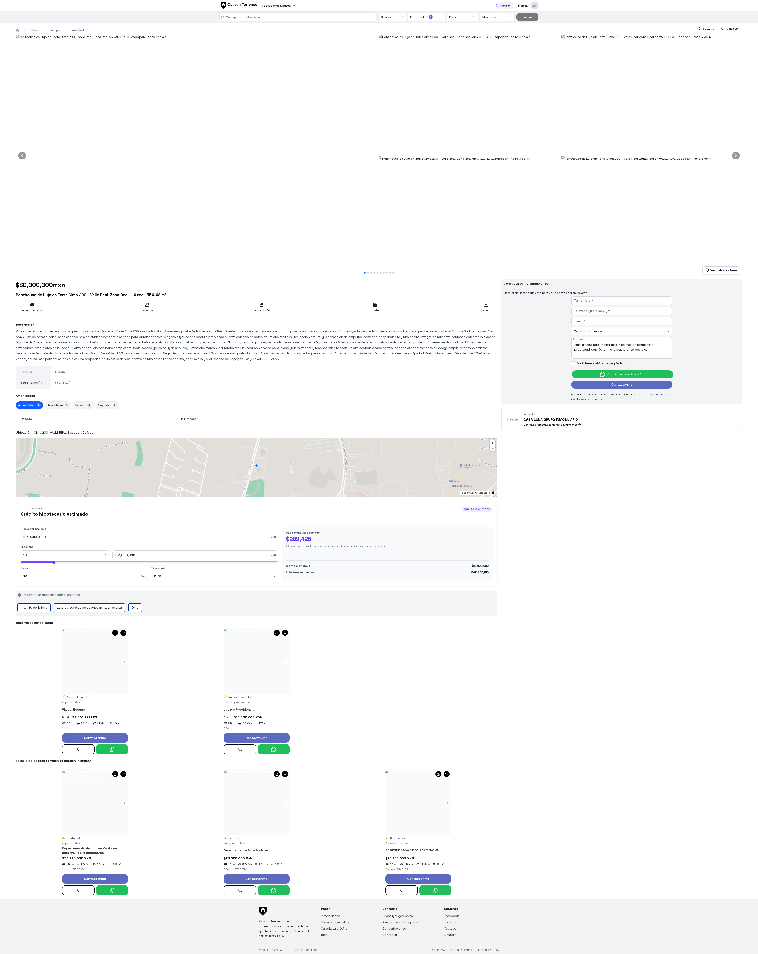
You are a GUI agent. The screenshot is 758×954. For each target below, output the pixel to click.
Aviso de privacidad (592, 399)
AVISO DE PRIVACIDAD (271, 950)
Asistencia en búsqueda (400, 922)
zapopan (55, 30)
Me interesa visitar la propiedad (601, 363)
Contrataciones (394, 928)
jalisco (34, 30)
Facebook (451, 916)
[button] (257, 466)
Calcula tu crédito (334, 928)
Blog (324, 935)
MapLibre (484, 492)
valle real (77, 30)
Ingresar (523, 5)
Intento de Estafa (34, 607)
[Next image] (736, 155)
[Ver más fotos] (95, 661)
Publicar (505, 5)
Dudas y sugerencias (397, 916)
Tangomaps (468, 492)
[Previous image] (22, 155)
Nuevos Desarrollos (335, 922)
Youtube (450, 928)
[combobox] (299, 17)
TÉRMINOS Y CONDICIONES (305, 950)
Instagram (451, 922)
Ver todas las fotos (723, 270)
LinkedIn (450, 935)
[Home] (18, 30)
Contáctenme (95, 738)
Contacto (389, 935)
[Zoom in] (492, 443)
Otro (135, 607)
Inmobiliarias (330, 916)
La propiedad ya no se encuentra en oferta (89, 607)
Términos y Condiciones (655, 394)
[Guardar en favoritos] (123, 633)
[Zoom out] (492, 448)
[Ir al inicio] (238, 5)
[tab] (29, 405)
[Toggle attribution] (493, 493)
